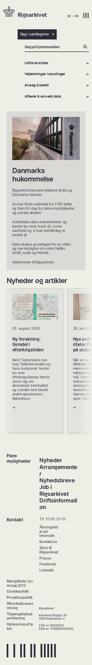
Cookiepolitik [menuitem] (18, 591)
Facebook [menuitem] (47, 564)
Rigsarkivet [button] (32, 14)
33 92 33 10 (55, 519)
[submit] (85, 47)
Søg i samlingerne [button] (34, 34)
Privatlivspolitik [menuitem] (20, 597)
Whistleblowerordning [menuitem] (20, 605)
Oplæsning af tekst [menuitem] (20, 626)
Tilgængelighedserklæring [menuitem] (19, 616)
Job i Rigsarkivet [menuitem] (53, 490)
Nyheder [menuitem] (50, 460)
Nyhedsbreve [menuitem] (57, 480)
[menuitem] (57, 63)
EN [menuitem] (76, 16)
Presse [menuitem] (45, 558)
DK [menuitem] (69, 16)
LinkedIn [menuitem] (46, 570)
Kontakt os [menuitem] (48, 541)
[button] (10, 12)
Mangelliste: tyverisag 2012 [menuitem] (20, 583)
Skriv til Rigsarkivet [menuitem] (48, 550)
